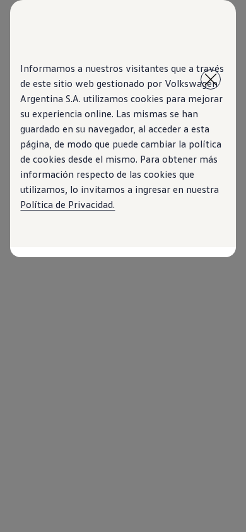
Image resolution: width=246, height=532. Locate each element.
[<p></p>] (211, 79)
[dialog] (123, 266)
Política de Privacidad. (67, 204)
